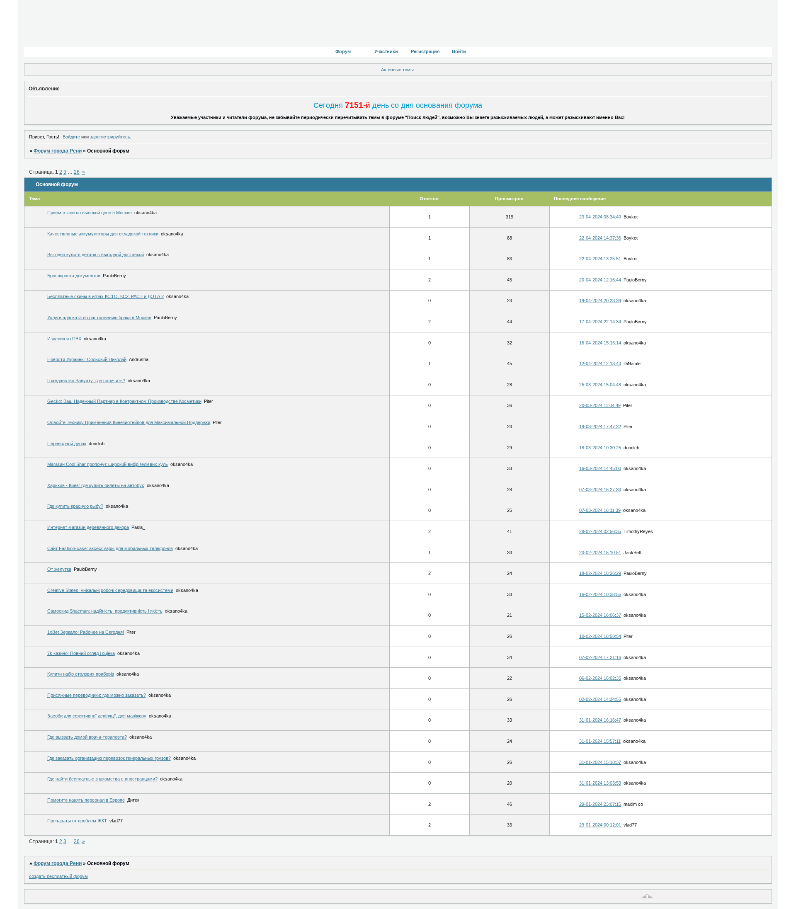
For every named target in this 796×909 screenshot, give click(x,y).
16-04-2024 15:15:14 (600, 342)
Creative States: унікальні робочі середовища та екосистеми (110, 590)
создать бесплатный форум (58, 876)
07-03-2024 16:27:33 (600, 489)
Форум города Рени (58, 151)
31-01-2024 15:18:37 (600, 762)
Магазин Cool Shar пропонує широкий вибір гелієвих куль (107, 464)
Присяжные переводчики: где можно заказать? (96, 695)
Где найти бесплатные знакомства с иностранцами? (102, 778)
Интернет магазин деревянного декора (88, 527)
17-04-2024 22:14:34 (600, 321)
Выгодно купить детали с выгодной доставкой (95, 254)
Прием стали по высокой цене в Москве (89, 212)
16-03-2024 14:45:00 (600, 468)
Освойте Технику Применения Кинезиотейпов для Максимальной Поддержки (128, 422)
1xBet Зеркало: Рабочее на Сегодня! (85, 632)
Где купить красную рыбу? (75, 506)
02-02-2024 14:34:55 (600, 699)
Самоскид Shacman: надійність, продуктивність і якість (105, 610)
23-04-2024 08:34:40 (600, 216)
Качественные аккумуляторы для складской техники (102, 233)
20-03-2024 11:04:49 (600, 405)
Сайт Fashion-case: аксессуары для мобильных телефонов (110, 548)
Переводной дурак (66, 443)
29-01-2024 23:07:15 (600, 804)
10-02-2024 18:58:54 (600, 636)
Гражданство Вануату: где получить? (86, 380)
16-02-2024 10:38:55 (600, 594)
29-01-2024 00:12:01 (600, 824)
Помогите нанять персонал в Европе (86, 799)
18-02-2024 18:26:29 (600, 573)
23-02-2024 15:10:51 (600, 552)
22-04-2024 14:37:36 (600, 237)
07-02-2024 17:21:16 (600, 657)
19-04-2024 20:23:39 (600, 300)
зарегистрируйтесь (110, 136)
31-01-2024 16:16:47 (600, 720)
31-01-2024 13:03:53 (600, 783)
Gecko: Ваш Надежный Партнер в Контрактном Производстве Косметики (124, 401)
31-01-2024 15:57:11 (600, 741)
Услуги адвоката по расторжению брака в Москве (99, 317)
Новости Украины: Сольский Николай (86, 359)
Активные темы (397, 69)
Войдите (71, 136)
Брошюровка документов (73, 275)
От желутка (59, 569)
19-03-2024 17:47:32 (600, 426)
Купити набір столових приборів (80, 673)
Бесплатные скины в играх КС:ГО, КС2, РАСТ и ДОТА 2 (105, 296)
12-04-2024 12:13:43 (600, 363)
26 (77, 172)
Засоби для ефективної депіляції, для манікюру (96, 715)
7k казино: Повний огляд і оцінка (81, 653)
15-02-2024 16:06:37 (600, 615)
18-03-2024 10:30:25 (600, 447)
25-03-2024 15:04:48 (600, 384)
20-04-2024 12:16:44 (600, 279)
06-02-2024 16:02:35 (600, 678)
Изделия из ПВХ (64, 338)
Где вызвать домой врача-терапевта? (87, 736)
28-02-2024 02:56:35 (600, 531)
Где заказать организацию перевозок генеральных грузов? (109, 758)
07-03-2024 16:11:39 (600, 510)
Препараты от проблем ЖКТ (77, 820)
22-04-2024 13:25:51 (600, 258)
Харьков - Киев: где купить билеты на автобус (95, 485)
